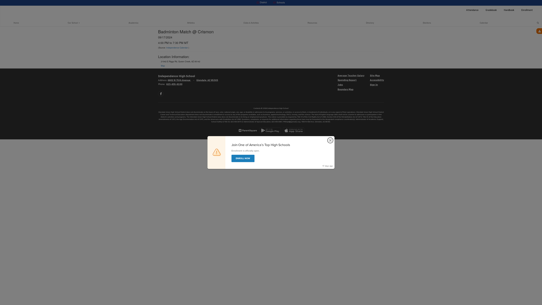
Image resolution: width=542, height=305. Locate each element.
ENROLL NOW (243, 158)
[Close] (330, 140)
